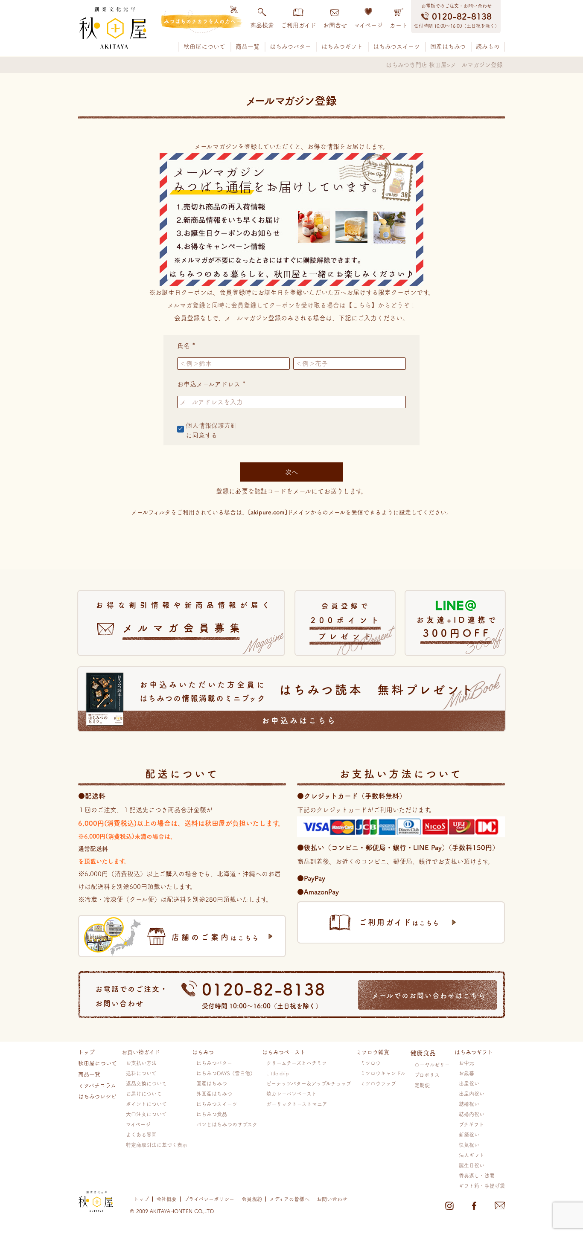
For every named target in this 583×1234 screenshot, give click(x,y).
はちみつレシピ (97, 1096)
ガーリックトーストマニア (296, 1103)
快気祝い (469, 1144)
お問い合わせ (332, 1199)
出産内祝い (471, 1093)
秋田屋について (204, 46)
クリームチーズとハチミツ (296, 1063)
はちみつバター (290, 46)
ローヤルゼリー (432, 1064)
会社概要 (166, 1199)
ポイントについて (146, 1103)
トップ (86, 1052)
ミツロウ (370, 1063)
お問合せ (335, 25)
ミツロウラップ (378, 1083)
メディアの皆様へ (289, 1199)
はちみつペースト (284, 1052)
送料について (141, 1073)
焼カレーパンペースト (291, 1093)
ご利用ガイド (298, 25)
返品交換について (146, 1083)
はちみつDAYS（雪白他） (225, 1073)
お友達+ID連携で (457, 627)
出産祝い (469, 1083)
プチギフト (471, 1124)
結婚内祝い (471, 1114)
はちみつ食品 (211, 1114)
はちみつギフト (342, 46)
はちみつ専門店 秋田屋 (416, 65)
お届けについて (144, 1093)
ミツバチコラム (97, 1085)
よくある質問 (141, 1134)
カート (399, 25)
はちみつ (203, 1052)
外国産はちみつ (214, 1093)
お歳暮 (466, 1073)
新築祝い (469, 1134)
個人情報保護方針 (211, 425)
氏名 (187, 346)
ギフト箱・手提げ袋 (482, 1185)
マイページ (368, 25)
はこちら (215, 937)
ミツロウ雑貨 (372, 1052)
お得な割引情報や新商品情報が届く (184, 617)
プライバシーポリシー (209, 1199)
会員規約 (252, 1199)
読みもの (488, 46)
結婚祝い (469, 1103)
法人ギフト (471, 1155)
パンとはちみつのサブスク (226, 1124)
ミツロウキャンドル (382, 1073)
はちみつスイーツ (396, 46)
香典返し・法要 (477, 1175)
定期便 (422, 1085)
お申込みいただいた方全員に (307, 702)
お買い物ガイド (141, 1052)
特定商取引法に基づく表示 (156, 1144)
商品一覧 (247, 46)
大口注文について (146, 1114)
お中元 (466, 1063)
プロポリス (427, 1074)
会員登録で (346, 621)
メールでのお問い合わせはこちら (429, 995)
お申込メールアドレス (213, 384)
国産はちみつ (448, 46)
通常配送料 (93, 849)
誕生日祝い (471, 1165)
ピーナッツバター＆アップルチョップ (308, 1083)
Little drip (277, 1073)
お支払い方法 (141, 1063)
